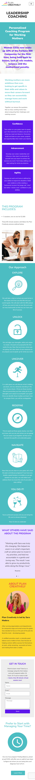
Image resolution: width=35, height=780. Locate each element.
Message (8, 698)
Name (7, 682)
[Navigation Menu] (31, 3)
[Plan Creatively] (11, 3)
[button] (3, 557)
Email (7, 690)
